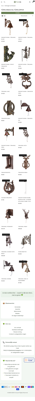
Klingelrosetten (22, 251)
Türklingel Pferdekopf (7, 226)
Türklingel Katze (22, 145)
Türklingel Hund (5, 91)
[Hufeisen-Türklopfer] (9, 187)
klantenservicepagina (15, 350)
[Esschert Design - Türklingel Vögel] (9, 135)
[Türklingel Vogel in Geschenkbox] (26, 268)
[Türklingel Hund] (9, 80)
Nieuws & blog (17, 332)
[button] (32, 2)
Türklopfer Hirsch (22, 172)
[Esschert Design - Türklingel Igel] (26, 108)
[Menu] (1, 2)
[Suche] (4, 2)
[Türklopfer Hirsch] (26, 162)
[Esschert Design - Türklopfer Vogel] (26, 80)
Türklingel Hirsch (22, 226)
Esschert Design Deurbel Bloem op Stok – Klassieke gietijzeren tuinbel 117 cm (24, 199)
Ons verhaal (17, 327)
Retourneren (17, 311)
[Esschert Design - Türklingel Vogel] (26, 53)
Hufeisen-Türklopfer (6, 197)
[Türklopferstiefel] (9, 162)
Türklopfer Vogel (5, 118)
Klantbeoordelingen (17, 329)
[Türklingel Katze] (26, 135)
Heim (2, 5)
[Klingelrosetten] (26, 241)
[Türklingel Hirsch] (26, 216)
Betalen (17, 313)
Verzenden (18, 307)
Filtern (17, 13)
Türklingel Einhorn (6, 278)
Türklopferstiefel (5, 172)
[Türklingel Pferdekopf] (9, 216)
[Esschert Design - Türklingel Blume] (9, 26)
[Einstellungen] (29, 2)
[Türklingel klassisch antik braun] (9, 241)
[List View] (5, 16)
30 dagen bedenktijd (17, 315)
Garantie (17, 309)
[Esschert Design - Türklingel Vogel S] (26, 26)
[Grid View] (2, 16)
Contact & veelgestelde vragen (17, 334)
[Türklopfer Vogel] (9, 108)
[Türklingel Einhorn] (9, 268)
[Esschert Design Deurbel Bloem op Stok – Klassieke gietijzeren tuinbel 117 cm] (26, 187)
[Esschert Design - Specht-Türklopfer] (9, 53)
